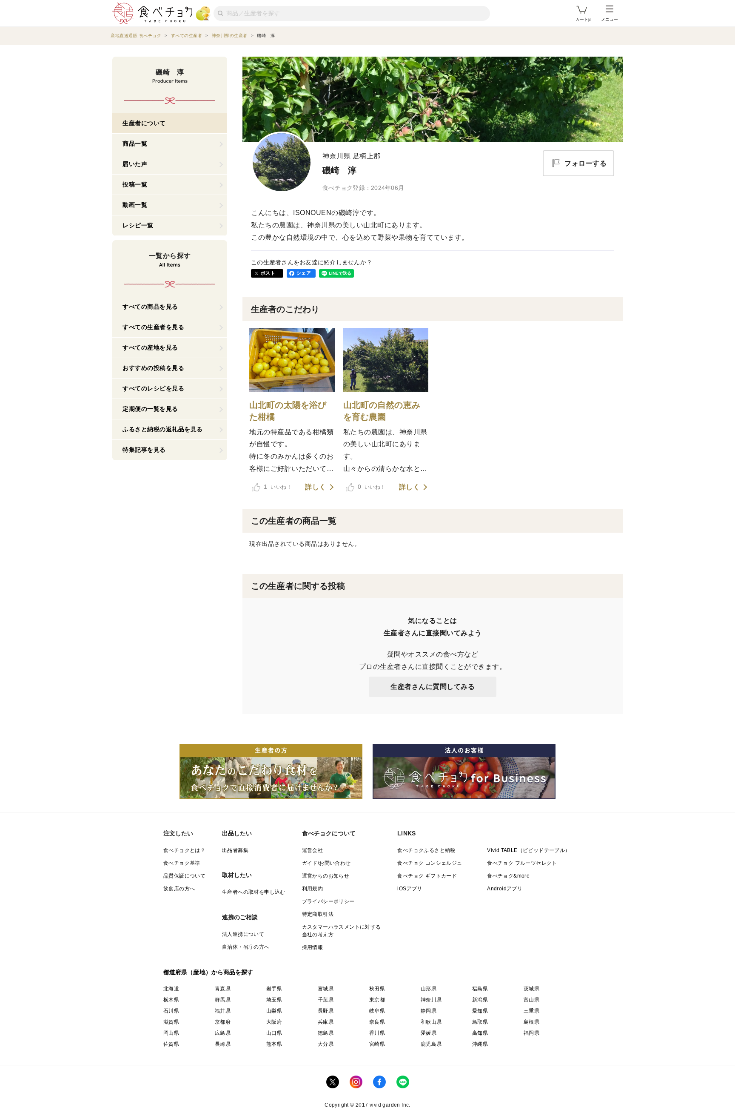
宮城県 (325, 989)
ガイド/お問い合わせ (326, 863)
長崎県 (223, 1044)
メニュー (609, 19)
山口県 (274, 1033)
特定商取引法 (317, 914)
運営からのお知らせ (326, 876)
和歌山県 (431, 1022)
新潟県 (480, 1000)
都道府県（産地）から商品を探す (208, 972)
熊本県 (274, 1044)
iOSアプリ (409, 889)
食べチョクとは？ (184, 850)
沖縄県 (480, 1044)
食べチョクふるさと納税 (426, 850)
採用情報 (312, 947)
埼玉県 (274, 1000)
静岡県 (428, 1011)
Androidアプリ (504, 889)
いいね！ (278, 486)
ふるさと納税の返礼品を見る (162, 429)
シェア (303, 272)
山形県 (428, 989)
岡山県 (171, 1033)
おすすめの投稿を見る (153, 367)
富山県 (531, 1000)
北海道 (171, 989)
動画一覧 (134, 204)
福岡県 (531, 1033)
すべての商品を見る (150, 306)
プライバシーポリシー (328, 901)
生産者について (144, 123)
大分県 (325, 1044)
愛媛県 (428, 1033)
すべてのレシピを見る (153, 388)
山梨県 (274, 1011)
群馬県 (223, 1000)
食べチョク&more (508, 876)
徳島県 (325, 1033)
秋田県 (377, 989)
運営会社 (312, 850)
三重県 (531, 1011)
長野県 (325, 1011)
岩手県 (274, 989)
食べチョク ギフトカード (427, 876)
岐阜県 (377, 1011)
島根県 (531, 1022)
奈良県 (377, 1022)
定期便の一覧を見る (150, 408)
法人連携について (243, 934)
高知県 (480, 1033)
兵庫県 (325, 1022)
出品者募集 (235, 850)
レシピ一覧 (138, 225)
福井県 (223, 1011)
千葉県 (325, 1000)
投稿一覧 (134, 184)
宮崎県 (377, 1044)
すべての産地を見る (150, 347)
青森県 (223, 989)
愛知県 (480, 1011)
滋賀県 (171, 1022)
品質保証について (184, 876)
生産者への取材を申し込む (253, 892)
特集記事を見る (144, 449)
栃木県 (171, 1000)
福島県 (480, 989)
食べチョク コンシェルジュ (429, 863)
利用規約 (312, 889)
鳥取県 (480, 1022)
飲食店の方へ (179, 889)
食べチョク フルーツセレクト (522, 863)
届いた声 (134, 164)
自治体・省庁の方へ (246, 947)
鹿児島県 (431, 1044)
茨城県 (531, 989)
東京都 (377, 1000)
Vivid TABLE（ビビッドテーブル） (528, 850)
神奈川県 (431, 1000)
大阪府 (274, 1022)
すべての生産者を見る (153, 327)
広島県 (223, 1033)
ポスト (268, 272)
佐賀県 (171, 1044)
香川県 (377, 1033)
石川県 (171, 1011)
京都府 (223, 1022)
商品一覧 (134, 143)
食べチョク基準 (181, 863)
